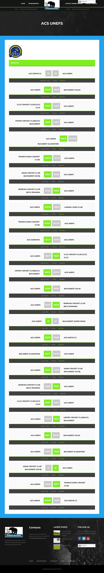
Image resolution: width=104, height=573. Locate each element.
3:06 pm (54, 279)
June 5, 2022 (45, 475)
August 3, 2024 (45, 149)
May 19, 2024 (45, 198)
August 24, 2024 (45, 97)
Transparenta (33, 3)
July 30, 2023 (44, 295)
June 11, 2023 (44, 361)
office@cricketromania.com (39, 538)
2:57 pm (53, 344)
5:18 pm (55, 393)
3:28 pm (54, 97)
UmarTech (71, 561)
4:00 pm (54, 475)
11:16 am (53, 361)
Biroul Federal (91, 3)
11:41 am (54, 246)
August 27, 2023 (45, 246)
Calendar (53, 561)
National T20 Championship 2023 (28, 9)
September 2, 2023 (45, 230)
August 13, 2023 (45, 279)
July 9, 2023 (45, 328)
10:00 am (53, 458)
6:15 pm (54, 214)
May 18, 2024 (45, 214)
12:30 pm (54, 442)
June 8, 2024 (45, 181)
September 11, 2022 (45, 409)
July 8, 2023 (45, 344)
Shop (62, 561)
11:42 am (54, 113)
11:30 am (53, 295)
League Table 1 (41, 561)
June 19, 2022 (44, 458)
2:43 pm (55, 409)
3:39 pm (54, 165)
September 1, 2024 (45, 80)
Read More (62, 80)
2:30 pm (55, 80)
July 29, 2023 (45, 312)
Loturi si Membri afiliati (74, 3)
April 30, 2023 (45, 377)
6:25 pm (54, 426)
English (84, 545)
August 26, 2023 (45, 263)
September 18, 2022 (45, 393)
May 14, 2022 (44, 507)
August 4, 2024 (45, 129)
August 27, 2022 (45, 426)
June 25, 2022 (44, 442)
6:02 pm (54, 181)
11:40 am (54, 263)
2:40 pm (54, 129)
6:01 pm (54, 149)
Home (23, 3)
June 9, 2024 (45, 165)
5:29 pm (54, 198)
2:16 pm (54, 377)
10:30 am (53, 491)
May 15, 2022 (44, 491)
